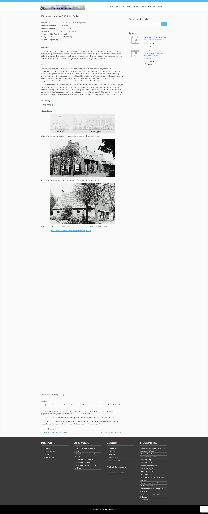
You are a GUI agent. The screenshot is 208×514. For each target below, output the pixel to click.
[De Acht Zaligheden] (62, 7)
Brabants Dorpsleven (148, 457)
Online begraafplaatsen (149, 486)
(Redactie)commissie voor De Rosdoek (85, 455)
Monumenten (113, 457)
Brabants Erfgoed (147, 460)
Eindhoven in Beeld (147, 471)
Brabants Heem (146, 463)
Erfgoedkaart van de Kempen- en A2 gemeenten (153, 478)
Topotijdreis (145, 500)
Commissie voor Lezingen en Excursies (85, 449)
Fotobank (112, 454)
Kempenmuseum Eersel (149, 483)
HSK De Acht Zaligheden (131, 7)
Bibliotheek (112, 448)
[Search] (164, 24)
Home (111, 7)
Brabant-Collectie (147, 454)
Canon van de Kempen (149, 466)
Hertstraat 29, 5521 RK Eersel (111, 433)
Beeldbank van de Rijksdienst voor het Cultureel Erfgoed (152, 449)
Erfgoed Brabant (147, 474)
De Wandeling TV (147, 469)
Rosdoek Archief (114, 460)
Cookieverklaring (49, 451)
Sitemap (46, 454)
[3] (120, 94)
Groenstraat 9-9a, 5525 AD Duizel (55, 433)
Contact (159, 7)
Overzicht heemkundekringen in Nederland (151, 490)
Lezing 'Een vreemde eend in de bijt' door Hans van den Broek (155, 38)
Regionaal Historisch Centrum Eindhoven (151, 495)
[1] (105, 58)
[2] (99, 81)
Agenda (117, 7)
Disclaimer (46, 448)
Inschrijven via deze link (117, 473)
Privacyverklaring (48, 457)
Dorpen (143, 7)
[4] (52, 105)
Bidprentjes (112, 451)
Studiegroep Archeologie (84, 459)
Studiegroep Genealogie (84, 462)
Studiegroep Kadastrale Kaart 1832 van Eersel (87, 466)
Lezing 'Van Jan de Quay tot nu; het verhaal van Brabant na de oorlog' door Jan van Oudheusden (155, 54)
